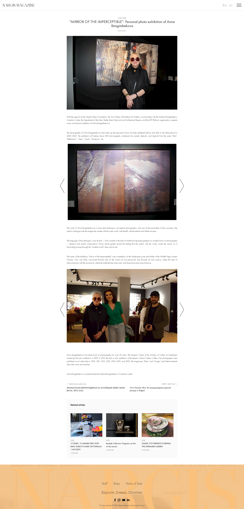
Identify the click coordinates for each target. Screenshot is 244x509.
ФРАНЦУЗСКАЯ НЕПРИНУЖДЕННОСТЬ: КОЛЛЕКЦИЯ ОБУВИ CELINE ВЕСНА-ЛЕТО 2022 (96, 389)
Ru (225, 5)
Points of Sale (134, 483)
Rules (117, 483)
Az (231, 5)
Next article (169, 384)
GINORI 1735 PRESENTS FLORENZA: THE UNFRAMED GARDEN (156, 445)
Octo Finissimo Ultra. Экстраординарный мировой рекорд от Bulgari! (150, 389)
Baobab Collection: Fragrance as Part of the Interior (121, 445)
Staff (104, 483)
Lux (72, 440)
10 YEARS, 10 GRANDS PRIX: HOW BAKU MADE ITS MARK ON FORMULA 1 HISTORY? (86, 446)
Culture (122, 18)
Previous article (77, 384)
